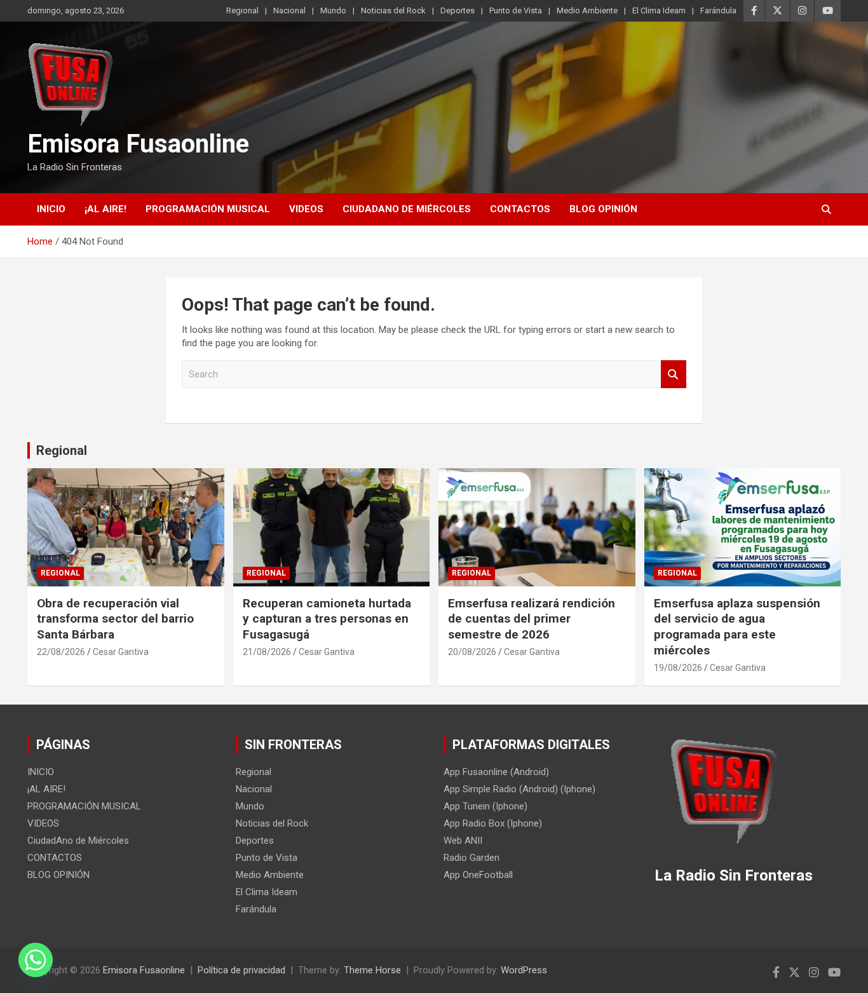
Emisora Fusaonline (138, 144)
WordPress (524, 970)
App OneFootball (478, 875)
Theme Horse (372, 970)
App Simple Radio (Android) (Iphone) (519, 789)
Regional (242, 10)
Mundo (333, 10)
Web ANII (463, 840)
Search (673, 374)
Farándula (718, 10)
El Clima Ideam (659, 10)
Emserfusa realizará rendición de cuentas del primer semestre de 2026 (531, 619)
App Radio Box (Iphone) (493, 823)
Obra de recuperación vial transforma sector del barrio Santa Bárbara (115, 619)
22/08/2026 (61, 652)
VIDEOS (306, 209)
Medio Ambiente (587, 10)
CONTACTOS (520, 209)
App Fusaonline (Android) (496, 772)
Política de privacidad (241, 970)
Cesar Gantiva (121, 652)
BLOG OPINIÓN (603, 209)
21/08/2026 (267, 652)
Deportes (457, 10)
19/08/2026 (678, 668)
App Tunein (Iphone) (485, 806)
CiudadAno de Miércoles (406, 209)
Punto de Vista (515, 10)
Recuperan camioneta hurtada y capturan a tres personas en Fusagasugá (327, 619)
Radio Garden (471, 857)
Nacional (289, 10)
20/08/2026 (472, 652)
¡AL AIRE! (105, 209)
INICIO (51, 209)
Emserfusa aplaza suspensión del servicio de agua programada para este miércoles (737, 627)
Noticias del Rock (393, 10)
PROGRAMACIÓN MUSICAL (208, 209)
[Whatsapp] (35, 960)
